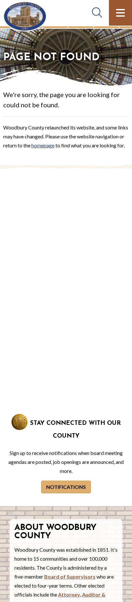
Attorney (69, 594)
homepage (42, 145)
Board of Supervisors (69, 576)
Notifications (66, 487)
